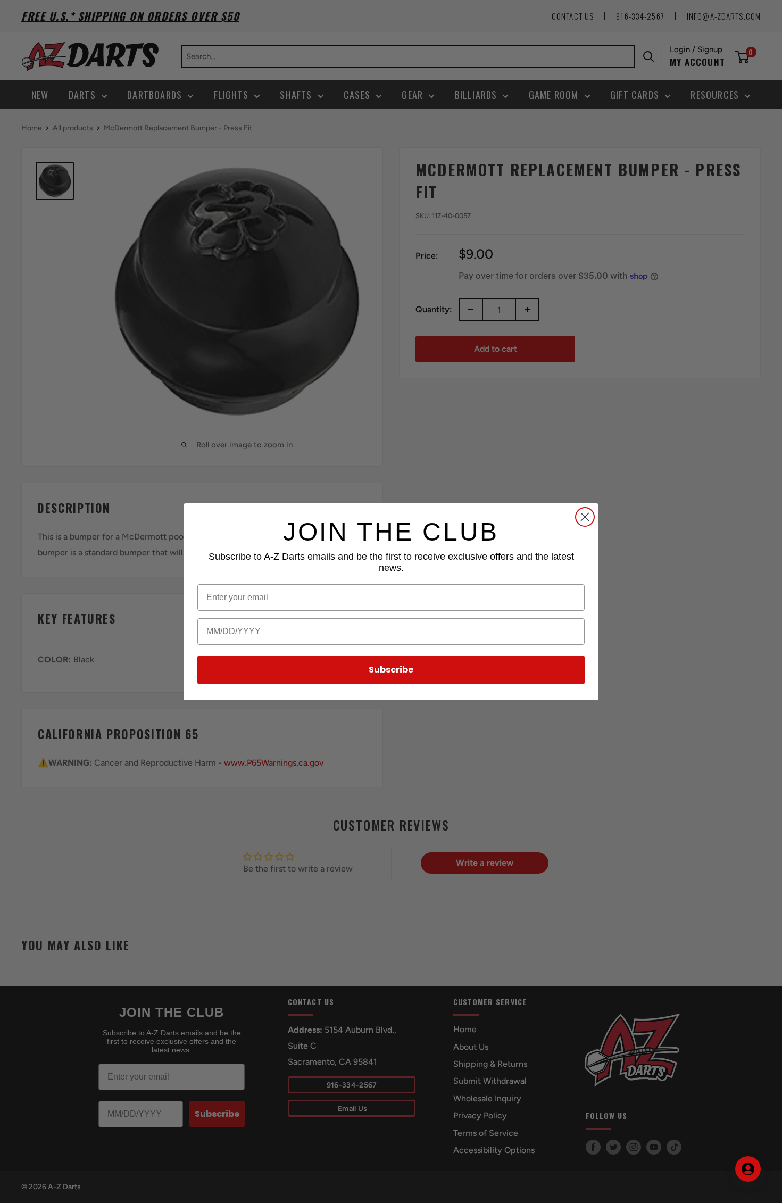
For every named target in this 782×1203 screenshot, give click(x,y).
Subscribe (391, 669)
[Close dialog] (585, 517)
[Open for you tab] (748, 1169)
